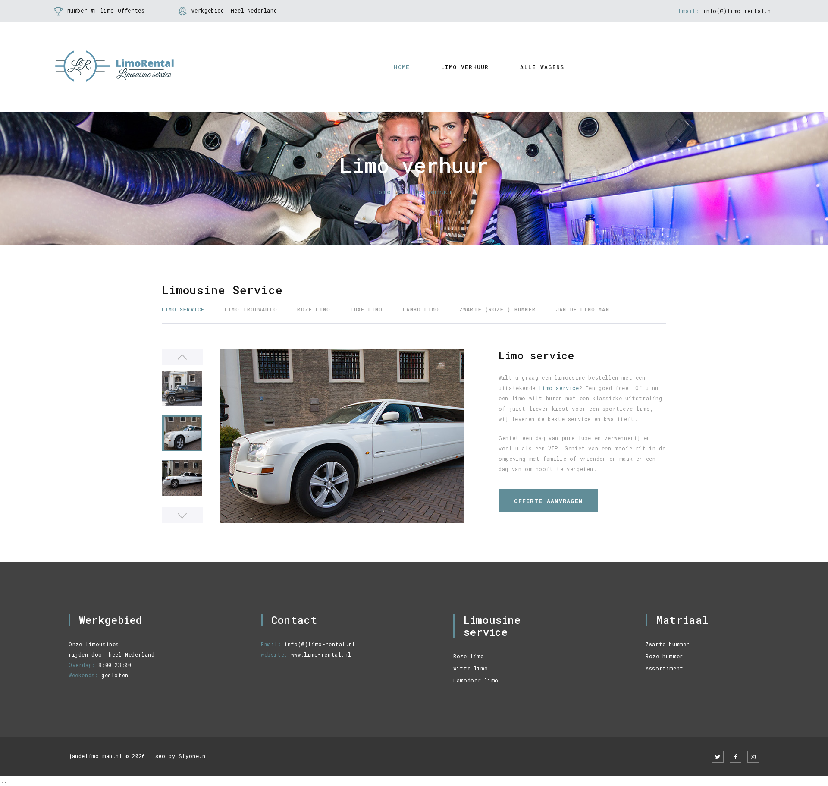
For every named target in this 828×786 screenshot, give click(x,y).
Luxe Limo (367, 309)
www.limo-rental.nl (321, 654)
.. (3, 780)
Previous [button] (182, 357)
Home (402, 67)
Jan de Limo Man (582, 309)
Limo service (183, 309)
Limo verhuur (465, 67)
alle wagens (542, 67)
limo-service (559, 387)
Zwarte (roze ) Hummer (497, 309)
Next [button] (182, 515)
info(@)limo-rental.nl (738, 10)
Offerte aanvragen (548, 501)
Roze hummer (664, 656)
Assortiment (665, 668)
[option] (342, 436)
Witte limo (470, 668)
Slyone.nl (194, 755)
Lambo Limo (421, 309)
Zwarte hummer (668, 644)
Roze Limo (313, 309)
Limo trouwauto (251, 309)
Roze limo (468, 656)
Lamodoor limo (476, 680)
